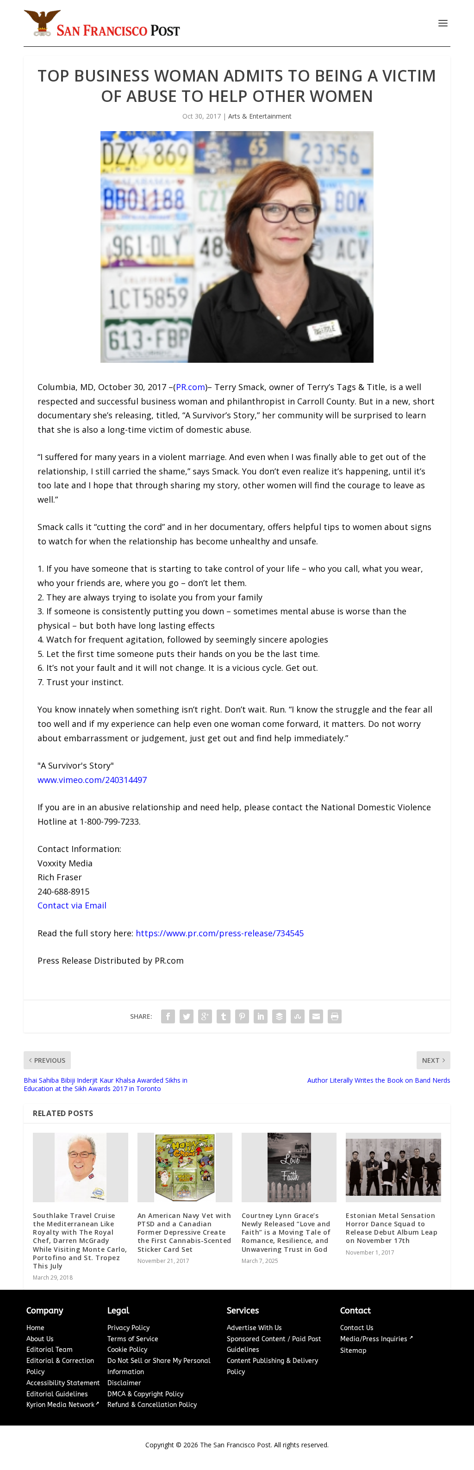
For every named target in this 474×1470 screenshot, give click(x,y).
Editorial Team (49, 1350)
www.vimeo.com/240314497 (92, 779)
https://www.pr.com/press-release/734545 (220, 933)
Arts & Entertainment (260, 116)
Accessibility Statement (63, 1383)
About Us (40, 1339)
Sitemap (353, 1351)
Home (35, 1328)
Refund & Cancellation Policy (152, 1405)
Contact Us (357, 1328)
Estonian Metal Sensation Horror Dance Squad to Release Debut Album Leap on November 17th (391, 1228)
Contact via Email (71, 905)
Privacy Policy (128, 1328)
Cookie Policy (127, 1350)
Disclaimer (124, 1383)
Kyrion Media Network (60, 1405)
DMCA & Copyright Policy (145, 1394)
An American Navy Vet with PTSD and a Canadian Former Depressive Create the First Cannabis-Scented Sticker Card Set (184, 1232)
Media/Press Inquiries (374, 1339)
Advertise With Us (254, 1328)
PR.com (190, 386)
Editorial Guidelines (57, 1394)
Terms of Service (132, 1339)
